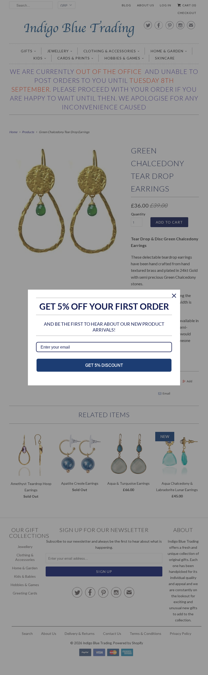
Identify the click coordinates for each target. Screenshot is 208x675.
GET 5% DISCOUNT (104, 365)
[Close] (174, 296)
